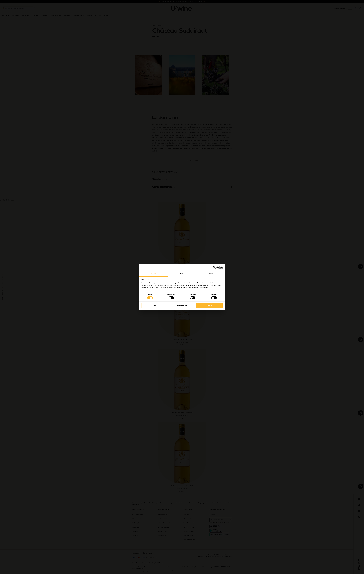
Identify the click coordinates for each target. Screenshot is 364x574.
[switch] (171, 297)
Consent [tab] (153, 273)
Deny (155, 305)
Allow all (209, 305)
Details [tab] (182, 273)
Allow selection (182, 305)
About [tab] (210, 273)
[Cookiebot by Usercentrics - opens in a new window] (214, 267)
